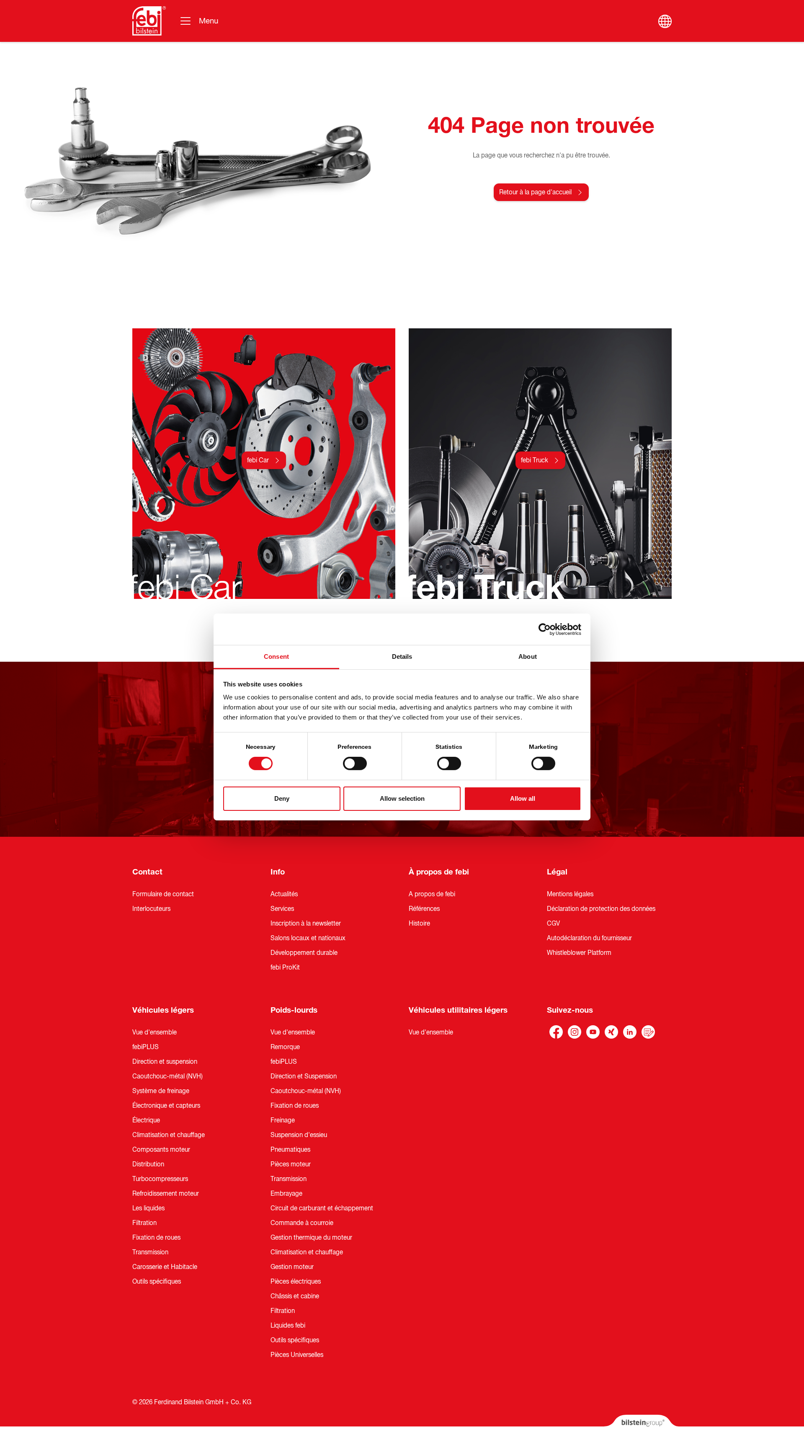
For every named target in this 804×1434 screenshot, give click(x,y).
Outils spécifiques (156, 1281)
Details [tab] (402, 656)
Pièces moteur (291, 1164)
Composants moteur (161, 1149)
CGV (553, 923)
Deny (281, 798)
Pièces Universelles (297, 1354)
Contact (147, 872)
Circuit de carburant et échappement (322, 1208)
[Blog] (648, 1032)
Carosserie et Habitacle (164, 1267)
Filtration (144, 1223)
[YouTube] (593, 1032)
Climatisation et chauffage (168, 1135)
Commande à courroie (302, 1223)
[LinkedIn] (629, 1032)
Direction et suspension (164, 1061)
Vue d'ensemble (154, 1032)
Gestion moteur (292, 1267)
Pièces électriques (296, 1281)
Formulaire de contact (163, 894)
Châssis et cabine (295, 1296)
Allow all (522, 798)
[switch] (355, 763)
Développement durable (304, 952)
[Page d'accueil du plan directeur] (149, 21)
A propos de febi (432, 894)
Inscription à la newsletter (306, 923)
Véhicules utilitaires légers (458, 1010)
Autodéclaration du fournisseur (589, 938)
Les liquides (148, 1208)
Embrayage (286, 1193)
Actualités (284, 894)
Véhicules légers (163, 1010)
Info (278, 872)
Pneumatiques (290, 1149)
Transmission (150, 1252)
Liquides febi (288, 1325)
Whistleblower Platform (579, 952)
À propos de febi (439, 872)
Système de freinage (160, 1091)
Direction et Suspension (304, 1076)
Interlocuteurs (151, 908)
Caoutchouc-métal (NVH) (167, 1076)
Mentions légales (570, 894)
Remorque (285, 1047)
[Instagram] (574, 1032)
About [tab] (527, 656)
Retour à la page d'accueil (535, 192)
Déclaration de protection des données (601, 908)
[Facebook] (556, 1032)
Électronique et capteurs (166, 1105)
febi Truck (534, 460)
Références (424, 908)
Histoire (419, 923)
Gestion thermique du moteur (311, 1237)
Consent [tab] (276, 656)
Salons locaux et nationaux (308, 938)
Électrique (146, 1120)
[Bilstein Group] (641, 1424)
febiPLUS (145, 1047)
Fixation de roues (156, 1237)
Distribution (148, 1164)
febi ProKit (285, 967)
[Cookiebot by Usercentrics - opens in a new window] (544, 629)
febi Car (258, 460)
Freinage (283, 1120)
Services (282, 908)
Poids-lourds (294, 1010)
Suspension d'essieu (299, 1135)
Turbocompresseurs (160, 1179)
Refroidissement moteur (165, 1193)
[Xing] (611, 1032)
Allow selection (402, 798)
